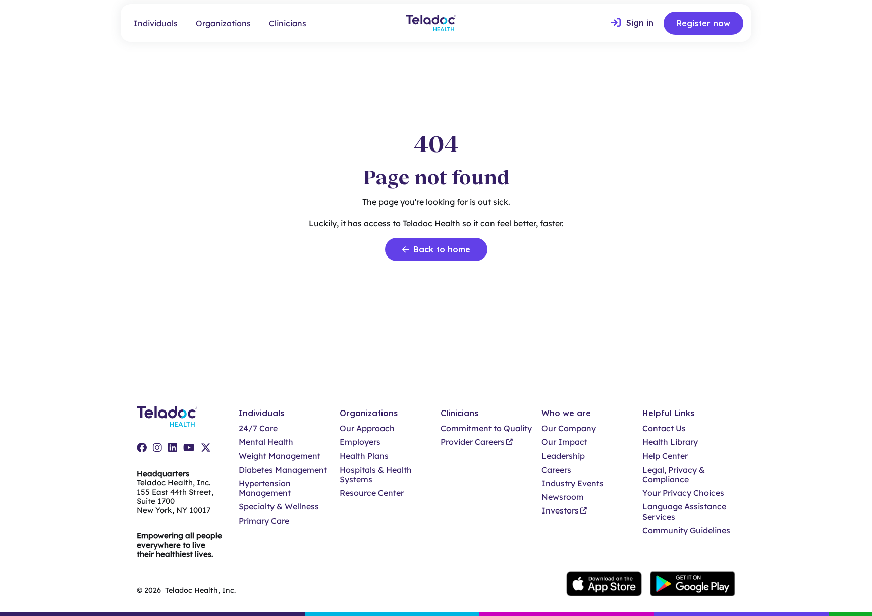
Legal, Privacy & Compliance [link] (673, 474)
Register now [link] (703, 23)
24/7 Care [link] (258, 428)
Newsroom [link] (562, 497)
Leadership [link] (563, 456)
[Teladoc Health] (431, 23)
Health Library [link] (670, 442)
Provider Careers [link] (473, 442)
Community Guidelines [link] (686, 530)
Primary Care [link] (264, 521)
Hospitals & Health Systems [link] (376, 474)
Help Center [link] (665, 456)
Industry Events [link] (572, 483)
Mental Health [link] (266, 442)
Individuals (156, 23)
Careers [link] (556, 470)
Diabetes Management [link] (283, 470)
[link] (632, 23)
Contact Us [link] (664, 428)
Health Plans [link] (364, 456)
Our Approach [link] (367, 428)
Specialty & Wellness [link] (279, 506)
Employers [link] (360, 442)
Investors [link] (560, 511)
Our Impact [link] (564, 442)
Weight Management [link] (279, 456)
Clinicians (287, 23)
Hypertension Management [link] (265, 488)
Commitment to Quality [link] (486, 428)
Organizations (223, 23)
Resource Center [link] (372, 493)
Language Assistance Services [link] (684, 511)
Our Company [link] (568, 428)
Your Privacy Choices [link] (683, 493)
